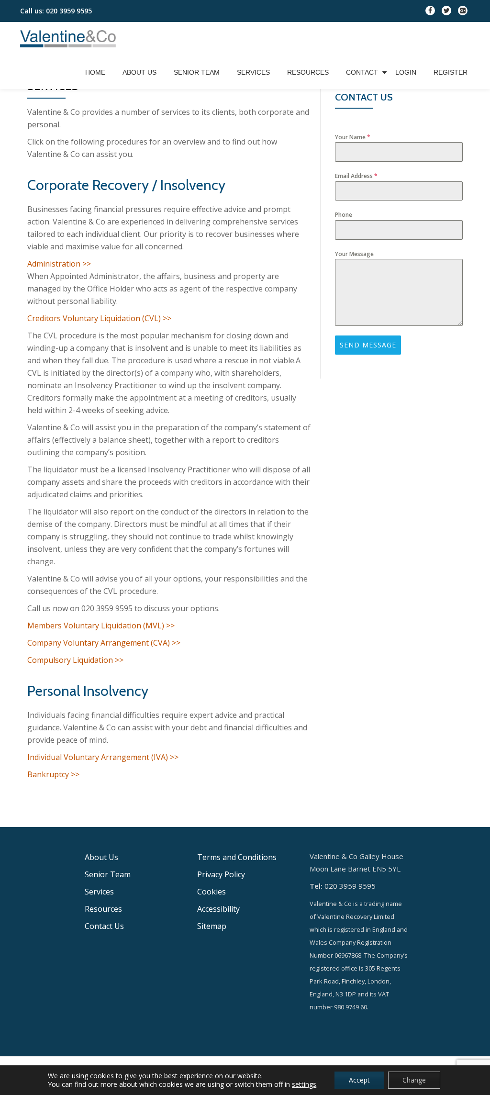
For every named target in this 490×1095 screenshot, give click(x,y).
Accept (359, 1079)
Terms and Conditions (237, 857)
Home (95, 72)
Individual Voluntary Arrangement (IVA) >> (102, 757)
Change (414, 1079)
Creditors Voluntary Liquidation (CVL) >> (99, 318)
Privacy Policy (221, 874)
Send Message (368, 344)
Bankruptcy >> (53, 774)
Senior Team (197, 72)
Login (405, 72)
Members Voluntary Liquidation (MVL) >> (101, 625)
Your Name (352, 137)
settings (304, 1084)
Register (451, 72)
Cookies (211, 891)
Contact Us (104, 926)
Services (253, 72)
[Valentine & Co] (69, 39)
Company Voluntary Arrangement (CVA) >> (103, 642)
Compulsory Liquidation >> (75, 660)
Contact (362, 72)
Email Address (356, 176)
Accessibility (218, 909)
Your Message (354, 254)
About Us (139, 72)
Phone (343, 215)
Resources (308, 72)
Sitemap (211, 926)
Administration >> (59, 263)
